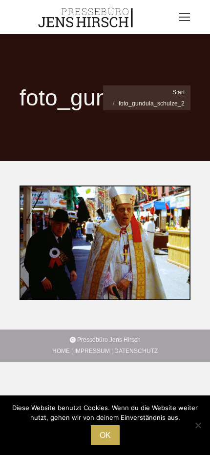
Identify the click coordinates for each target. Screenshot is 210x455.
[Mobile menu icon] (184, 17)
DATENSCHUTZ (136, 351)
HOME (61, 351)
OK (105, 435)
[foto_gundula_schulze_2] (105, 243)
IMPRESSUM (92, 351)
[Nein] (198, 425)
